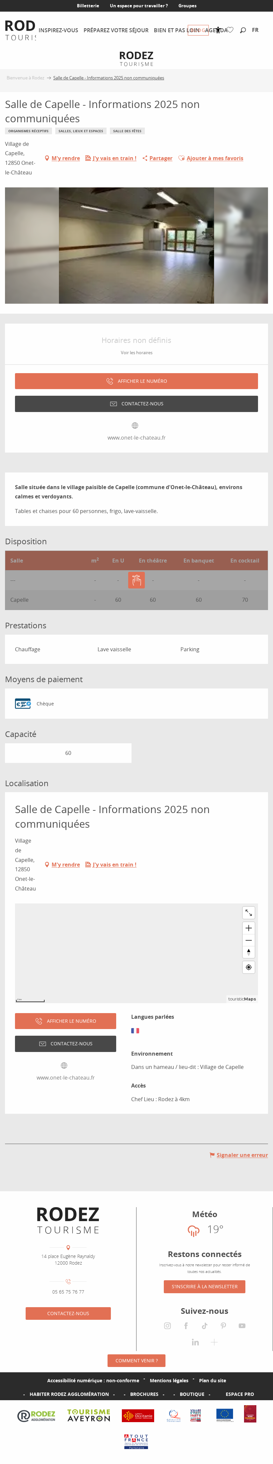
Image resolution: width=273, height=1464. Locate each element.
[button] (243, 30)
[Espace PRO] (215, 1394)
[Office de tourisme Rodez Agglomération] (68, 1220)
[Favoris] (231, 30)
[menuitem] (29, 30)
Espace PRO (240, 1394)
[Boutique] (169, 1394)
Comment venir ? (137, 1360)
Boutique (192, 1394)
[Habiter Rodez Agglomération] (19, 1394)
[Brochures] (119, 1394)
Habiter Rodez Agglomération (69, 1394)
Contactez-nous (68, 1313)
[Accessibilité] (218, 30)
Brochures (144, 1394)
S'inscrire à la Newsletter (205, 1286)
